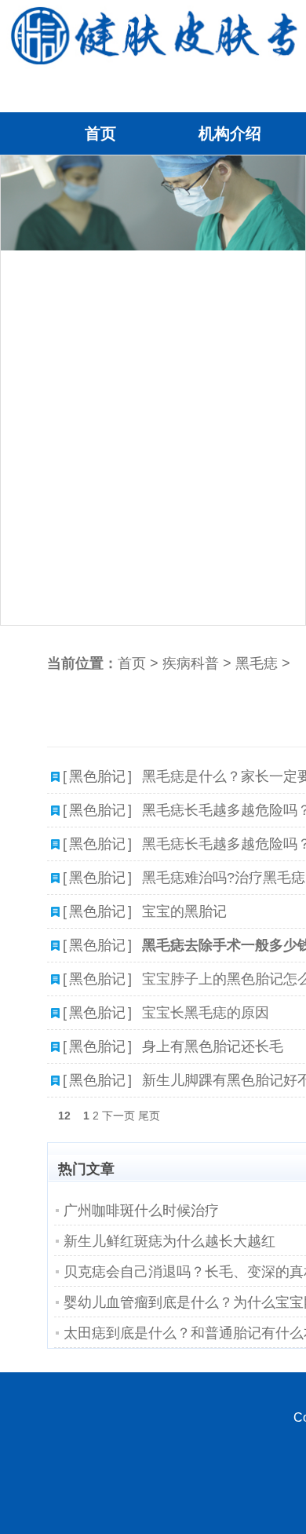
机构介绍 (230, 133)
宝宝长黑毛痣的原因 (205, 1013)
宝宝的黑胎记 (184, 911)
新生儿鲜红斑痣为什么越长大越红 (169, 1241)
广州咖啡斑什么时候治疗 (141, 1210)
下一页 (118, 1115)
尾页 (149, 1115)
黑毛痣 (256, 663)
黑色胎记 (97, 776)
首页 (100, 133)
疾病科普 (190, 663)
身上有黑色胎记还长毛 (212, 1046)
